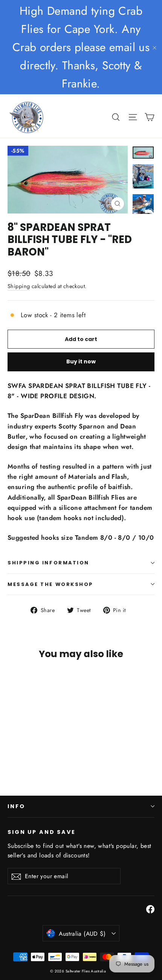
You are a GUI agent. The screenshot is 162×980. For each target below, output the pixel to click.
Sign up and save (42, 831)
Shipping (19, 286)
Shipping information (48, 562)
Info (16, 806)
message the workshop (50, 584)
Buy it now (81, 361)
